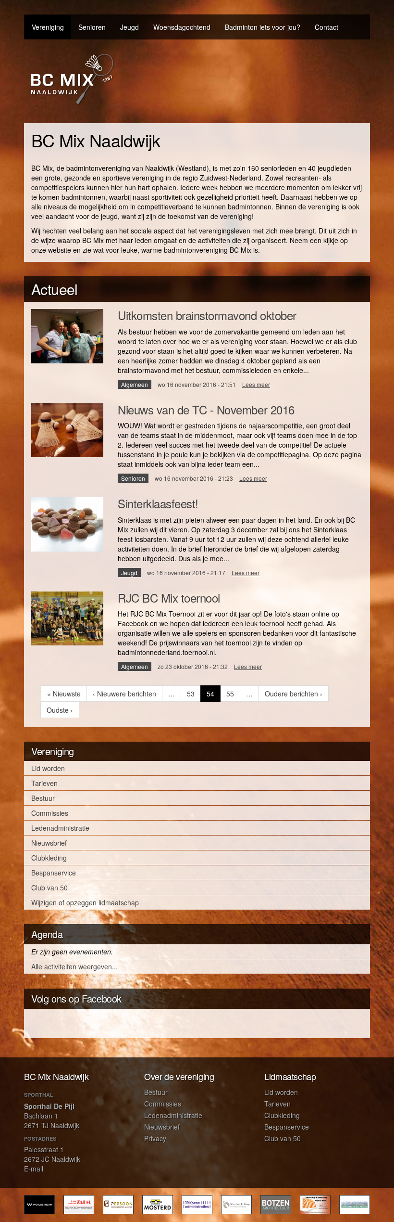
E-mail (33, 1168)
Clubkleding (49, 857)
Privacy (155, 1138)
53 (194, 693)
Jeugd (129, 27)
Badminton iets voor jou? (262, 27)
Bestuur (43, 798)
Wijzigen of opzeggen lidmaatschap (85, 902)
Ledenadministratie (60, 828)
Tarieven (44, 783)
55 (233, 693)
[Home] (72, 79)
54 (214, 695)
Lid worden (48, 768)
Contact (326, 27)
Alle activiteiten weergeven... (74, 966)
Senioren (92, 27)
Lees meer (256, 384)
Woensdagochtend (181, 27)
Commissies (49, 813)
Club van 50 (49, 887)
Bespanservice (53, 872)
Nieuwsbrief (49, 843)
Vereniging (48, 27)
